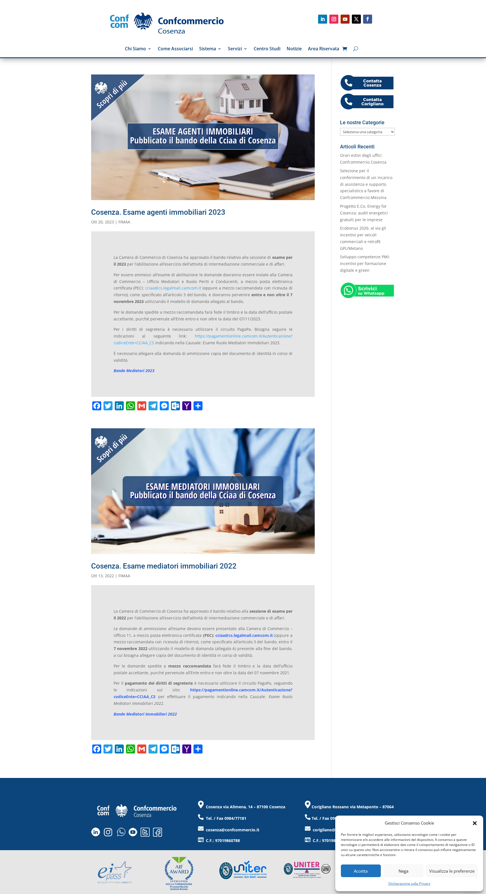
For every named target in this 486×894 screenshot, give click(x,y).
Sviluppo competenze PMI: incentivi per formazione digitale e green (365, 263)
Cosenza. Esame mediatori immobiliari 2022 (164, 566)
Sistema (207, 49)
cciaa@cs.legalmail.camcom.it (173, 288)
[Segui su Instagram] (333, 19)
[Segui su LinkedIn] (322, 19)
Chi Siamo (135, 49)
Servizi (235, 49)
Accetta (361, 871)
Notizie (294, 49)
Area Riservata (323, 49)
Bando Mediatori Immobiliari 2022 (145, 714)
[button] (475, 823)
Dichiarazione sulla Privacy (409, 883)
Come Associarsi (175, 49)
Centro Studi (267, 49)
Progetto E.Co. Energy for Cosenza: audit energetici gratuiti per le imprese (364, 212)
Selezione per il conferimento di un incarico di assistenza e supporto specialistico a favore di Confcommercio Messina (366, 184)
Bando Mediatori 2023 (134, 370)
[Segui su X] (356, 19)
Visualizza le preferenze (451, 871)
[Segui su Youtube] (345, 19)
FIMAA (124, 222)
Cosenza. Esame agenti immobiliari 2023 (158, 212)
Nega (403, 871)
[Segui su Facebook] (367, 19)
